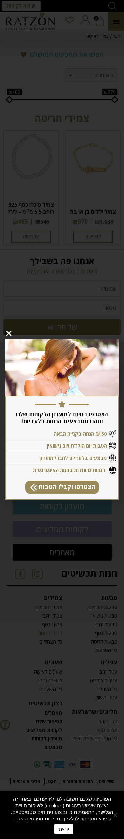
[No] (115, 815)
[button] (62, 487)
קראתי (63, 829)
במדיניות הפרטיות (44, 818)
